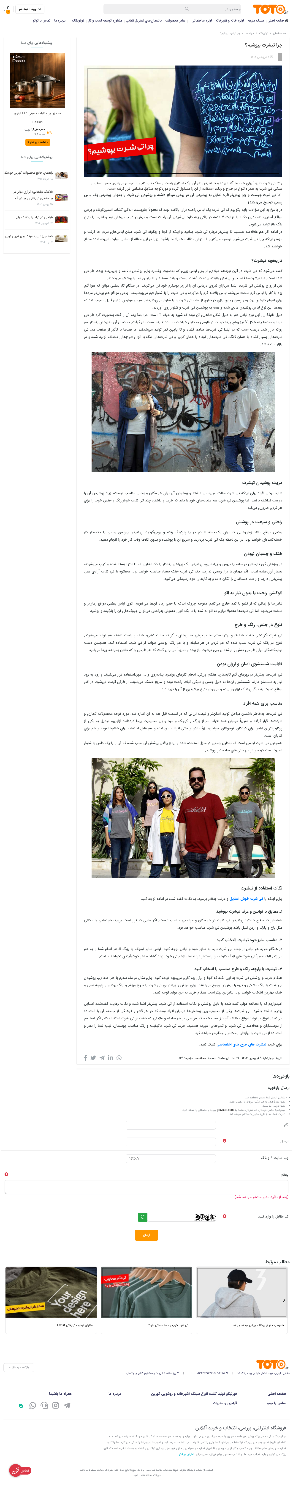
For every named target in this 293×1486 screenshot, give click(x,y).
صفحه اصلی (276, 20)
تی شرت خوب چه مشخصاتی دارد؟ (168, 1325)
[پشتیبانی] (44, 1406)
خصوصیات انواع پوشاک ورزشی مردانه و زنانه (258, 1325)
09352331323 (204, 1373)
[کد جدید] (142, 1217)
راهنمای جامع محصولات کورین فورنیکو (28, 172)
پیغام (284, 1174)
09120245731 (220, 1373)
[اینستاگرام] (55, 1406)
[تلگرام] (67, 1406)
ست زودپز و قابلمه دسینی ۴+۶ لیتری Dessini (38, 118)
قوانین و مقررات (225, 1403)
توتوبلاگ (78, 20)
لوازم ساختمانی (202, 20)
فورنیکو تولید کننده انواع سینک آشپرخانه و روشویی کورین (194, 1394)
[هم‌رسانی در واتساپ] (119, 1059)
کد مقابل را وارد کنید (273, 1216)
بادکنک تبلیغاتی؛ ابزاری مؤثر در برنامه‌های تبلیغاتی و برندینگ (33, 195)
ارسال (146, 1234)
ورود (33, 9)
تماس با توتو (42, 20)
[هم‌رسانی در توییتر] (93, 1059)
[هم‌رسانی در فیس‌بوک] (85, 1059)
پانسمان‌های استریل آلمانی (144, 20)
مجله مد (249, 34)
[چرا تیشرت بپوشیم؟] (208, 1364)
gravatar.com (225, 1110)
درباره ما (59, 20)
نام (286, 1124)
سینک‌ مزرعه (255, 20)
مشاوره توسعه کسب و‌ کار (105, 20)
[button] (60, 99)
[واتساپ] (32, 1406)
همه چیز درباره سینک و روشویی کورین (28, 236)
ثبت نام (23, 9)
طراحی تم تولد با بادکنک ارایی (33, 217)
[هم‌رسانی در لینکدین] (110, 1059)
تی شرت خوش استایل (246, 899)
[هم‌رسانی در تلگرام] (102, 1059)
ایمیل (284, 1141)
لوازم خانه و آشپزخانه (229, 20)
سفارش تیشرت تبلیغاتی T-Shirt (75, 1325)
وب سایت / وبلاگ (274, 1158)
